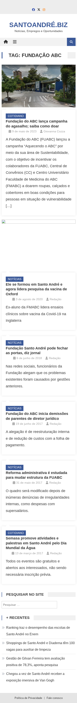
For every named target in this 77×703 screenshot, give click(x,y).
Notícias (14, 279)
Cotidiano (16, 116)
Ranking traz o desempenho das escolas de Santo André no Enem (38, 631)
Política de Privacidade (28, 698)
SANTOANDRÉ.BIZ (38, 25)
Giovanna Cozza (54, 131)
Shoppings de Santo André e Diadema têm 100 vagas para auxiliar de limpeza (40, 646)
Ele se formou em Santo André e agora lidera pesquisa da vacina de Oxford (36, 289)
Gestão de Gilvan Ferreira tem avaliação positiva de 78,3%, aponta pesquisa (35, 662)
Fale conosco (55, 698)
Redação (55, 299)
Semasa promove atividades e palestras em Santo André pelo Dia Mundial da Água (36, 543)
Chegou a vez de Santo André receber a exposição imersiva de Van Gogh (35, 677)
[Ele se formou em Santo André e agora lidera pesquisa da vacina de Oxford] (39, 245)
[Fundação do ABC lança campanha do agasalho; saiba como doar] (39, 86)
